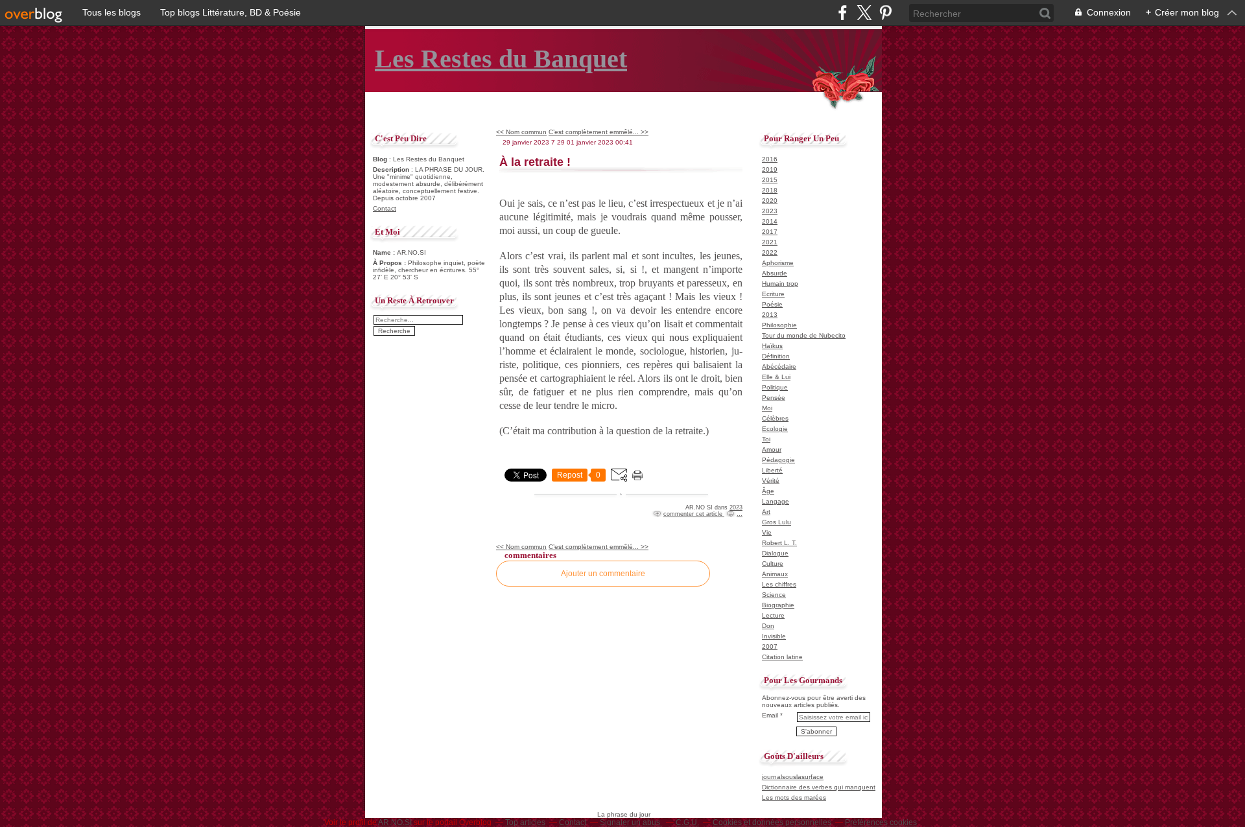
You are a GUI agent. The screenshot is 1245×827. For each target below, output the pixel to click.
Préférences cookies (881, 822)
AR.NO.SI (395, 822)
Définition (776, 356)
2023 (735, 507)
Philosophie (779, 325)
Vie (767, 532)
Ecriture (773, 293)
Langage (775, 501)
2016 (769, 159)
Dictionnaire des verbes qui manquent (818, 787)
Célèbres (775, 418)
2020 (769, 200)
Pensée (773, 397)
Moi (767, 408)
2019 (769, 169)
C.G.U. (687, 822)
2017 (769, 231)
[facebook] (843, 12)
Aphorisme (778, 262)
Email (770, 715)
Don (768, 625)
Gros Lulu (776, 522)
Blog (380, 159)
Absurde (774, 273)
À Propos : (390, 262)
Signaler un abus (631, 822)
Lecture (773, 615)
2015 (769, 179)
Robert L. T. (779, 542)
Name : (385, 252)
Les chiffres (779, 584)
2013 (769, 314)
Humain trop (780, 283)
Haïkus (772, 345)
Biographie (778, 605)
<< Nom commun (521, 131)
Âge (768, 491)
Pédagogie (778, 459)
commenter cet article (693, 514)
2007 (769, 646)
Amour (771, 449)
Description (392, 169)
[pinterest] (885, 12)
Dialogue (775, 553)
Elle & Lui (776, 376)
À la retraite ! (535, 162)
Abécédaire (779, 366)
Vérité (770, 480)
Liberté (772, 470)
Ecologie (775, 428)
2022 (769, 252)
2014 (769, 221)
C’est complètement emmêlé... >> (598, 131)
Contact (384, 208)
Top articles (525, 822)
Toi (766, 439)
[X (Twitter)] (864, 12)
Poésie (772, 304)
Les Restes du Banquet (501, 58)
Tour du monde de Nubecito (804, 335)
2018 (769, 190)
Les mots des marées (794, 797)
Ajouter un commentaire (603, 573)
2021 (769, 242)
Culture (772, 563)
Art (766, 511)
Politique (775, 387)
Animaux (775, 573)
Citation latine (782, 656)
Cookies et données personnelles (772, 822)
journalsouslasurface (793, 776)
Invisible (774, 636)
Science (774, 594)
